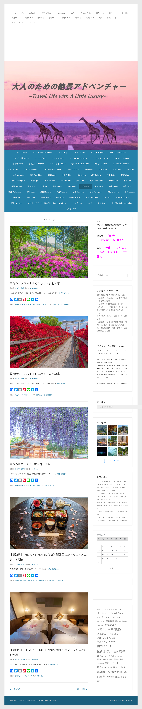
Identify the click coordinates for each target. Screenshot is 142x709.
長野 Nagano (113, 181)
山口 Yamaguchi (96, 192)
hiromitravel (34, 288)
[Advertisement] (71, 40)
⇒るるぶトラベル (107, 252)
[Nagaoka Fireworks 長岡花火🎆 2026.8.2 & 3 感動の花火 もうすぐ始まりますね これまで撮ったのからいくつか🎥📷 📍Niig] (102, 451)
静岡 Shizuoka (16, 186)
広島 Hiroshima (78, 192)
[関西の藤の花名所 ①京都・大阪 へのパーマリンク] (49, 433)
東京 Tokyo (125, 175)
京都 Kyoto (85, 186)
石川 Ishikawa (65, 181)
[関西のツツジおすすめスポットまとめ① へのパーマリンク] (49, 342)
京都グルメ (66, 18)
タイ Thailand (13, 169)
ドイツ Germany (58, 158)
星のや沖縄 (118, 659)
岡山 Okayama (61, 192)
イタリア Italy (62, 152)
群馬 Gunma (81, 175)
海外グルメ (29, 18)
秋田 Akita (130, 169)
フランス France (79, 152)
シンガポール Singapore (52, 169)
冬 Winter (111, 638)
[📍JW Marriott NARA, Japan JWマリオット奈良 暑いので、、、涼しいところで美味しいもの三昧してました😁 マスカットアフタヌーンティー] (123, 441)
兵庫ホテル (114, 634)
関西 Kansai (57, 186)
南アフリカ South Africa (80, 164)
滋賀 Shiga (71, 186)
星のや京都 (101, 659)
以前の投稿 (15, 689)
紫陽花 (123, 677)
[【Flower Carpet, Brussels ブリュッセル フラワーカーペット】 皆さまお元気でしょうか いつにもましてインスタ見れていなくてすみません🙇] (102, 441)
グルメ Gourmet (38, 580)
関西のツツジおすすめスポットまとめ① (35, 373)
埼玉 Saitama (96, 175)
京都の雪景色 (100, 625)
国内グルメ (113, 13)
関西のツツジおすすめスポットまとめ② (35, 283)
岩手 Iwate (103, 169)
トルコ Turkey (18, 164)
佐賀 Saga (60, 197)
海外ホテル (16, 18)
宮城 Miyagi (116, 169)
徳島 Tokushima (113, 192)
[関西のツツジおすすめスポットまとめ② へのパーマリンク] (49, 252)
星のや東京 (110, 659)
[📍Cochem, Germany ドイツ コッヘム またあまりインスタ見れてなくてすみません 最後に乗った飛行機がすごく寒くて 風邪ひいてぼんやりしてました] (102, 430)
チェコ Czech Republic (78, 158)
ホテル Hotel (27, 580)
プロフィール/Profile (28, 13)
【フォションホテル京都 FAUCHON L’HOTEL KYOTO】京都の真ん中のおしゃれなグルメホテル (112, 496)
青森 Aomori (88, 169)
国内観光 (125, 13)
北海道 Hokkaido (72, 169)
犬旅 (100, 18)
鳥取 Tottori (31, 192)
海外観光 (41, 18)
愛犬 (121, 656)
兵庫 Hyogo (113, 186)
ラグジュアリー (101, 621)
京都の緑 (124, 621)
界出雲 (99, 677)
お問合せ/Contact (47, 13)
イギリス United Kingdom (42, 152)
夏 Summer (102, 656)
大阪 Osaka (99, 186)
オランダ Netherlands (118, 152)
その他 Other (71, 209)
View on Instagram (112, 461)
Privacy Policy (86, 13)
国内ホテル (100, 13)
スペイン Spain (40, 158)
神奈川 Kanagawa (18, 181)
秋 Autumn (108, 676)
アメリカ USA (21, 152)
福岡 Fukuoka (45, 197)
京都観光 (78, 18)
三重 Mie (44, 186)
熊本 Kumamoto (92, 197)
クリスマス (106, 617)
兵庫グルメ (90, 18)
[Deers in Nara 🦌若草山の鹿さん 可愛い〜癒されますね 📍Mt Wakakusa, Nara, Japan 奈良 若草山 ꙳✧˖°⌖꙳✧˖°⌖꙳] (112, 441)
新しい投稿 (82, 689)
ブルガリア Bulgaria (36, 164)
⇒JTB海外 (118, 240)
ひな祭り (99, 609)
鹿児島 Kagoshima (122, 197)
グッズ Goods (76, 203)
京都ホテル (53, 18)
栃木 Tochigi (66, 175)
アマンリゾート (17, 22)
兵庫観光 (101, 638)
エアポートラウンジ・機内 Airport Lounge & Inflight (47, 203)
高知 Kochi (31, 197)
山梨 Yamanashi (96, 181)
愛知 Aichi (31, 186)
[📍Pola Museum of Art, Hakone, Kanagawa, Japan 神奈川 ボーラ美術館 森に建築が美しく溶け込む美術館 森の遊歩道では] (112, 451)
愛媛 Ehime (17, 197)
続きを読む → (64, 293)
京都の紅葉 (118, 621)
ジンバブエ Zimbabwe (121, 164)
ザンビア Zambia (100, 164)
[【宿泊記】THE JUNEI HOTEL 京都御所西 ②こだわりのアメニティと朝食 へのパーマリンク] (49, 523)
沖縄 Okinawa (16, 203)
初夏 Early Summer (106, 641)
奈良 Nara (127, 186)
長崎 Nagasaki (74, 197)
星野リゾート (112, 18)
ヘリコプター (116, 617)
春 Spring (102, 667)
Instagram (61, 13)
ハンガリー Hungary (121, 158)
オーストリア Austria (100, 158)
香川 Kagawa (130, 192)
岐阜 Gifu (127, 181)
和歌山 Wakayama (14, 192)
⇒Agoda (110, 235)
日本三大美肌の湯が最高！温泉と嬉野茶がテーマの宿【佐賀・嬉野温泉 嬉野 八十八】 (112, 505)
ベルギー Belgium (97, 152)
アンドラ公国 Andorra (21, 158)
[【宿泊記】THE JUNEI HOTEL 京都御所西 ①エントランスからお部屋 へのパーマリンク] (49, 618)
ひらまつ (31, 22)
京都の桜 (110, 621)
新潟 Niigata (35, 181)
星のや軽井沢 (100, 663)
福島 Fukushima (36, 175)
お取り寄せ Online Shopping (121, 203)
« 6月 (112, 568)
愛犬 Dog (101, 203)
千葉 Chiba (111, 175)
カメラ (89, 203)
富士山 (117, 656)
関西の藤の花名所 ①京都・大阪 (30, 464)
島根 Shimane (45, 192)
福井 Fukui (80, 181)
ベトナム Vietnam (30, 169)
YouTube (73, 13)
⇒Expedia (103, 240)
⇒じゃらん (119, 247)
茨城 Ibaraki (52, 175)
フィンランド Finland (57, 164)
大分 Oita (106, 197)
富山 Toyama (50, 181)
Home (14, 13)
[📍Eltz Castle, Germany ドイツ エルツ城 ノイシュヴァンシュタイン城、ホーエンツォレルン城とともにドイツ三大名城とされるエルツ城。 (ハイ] (123, 430)
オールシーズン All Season (111, 613)
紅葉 (117, 676)
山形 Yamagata (18, 175)
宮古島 (111, 656)
